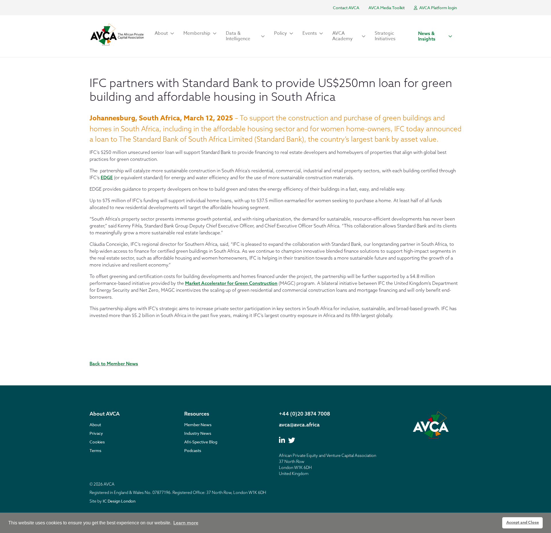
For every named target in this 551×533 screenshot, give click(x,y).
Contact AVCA (346, 7)
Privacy (96, 433)
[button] (164, 33)
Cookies (97, 442)
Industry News (197, 433)
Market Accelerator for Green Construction (231, 283)
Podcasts (192, 450)
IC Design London (119, 501)
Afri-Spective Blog (200, 442)
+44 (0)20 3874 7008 (304, 413)
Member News (198, 424)
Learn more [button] (185, 523)
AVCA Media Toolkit (386, 7)
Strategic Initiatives (385, 36)
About (95, 424)
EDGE (107, 177)
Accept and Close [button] (522, 523)
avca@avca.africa (299, 424)
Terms (95, 450)
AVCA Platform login (437, 7)
